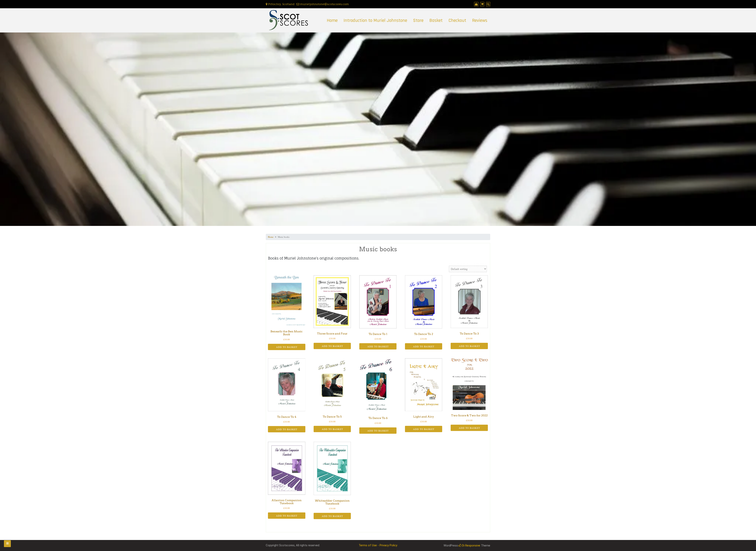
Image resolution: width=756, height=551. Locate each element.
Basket (436, 20)
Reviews (479, 20)
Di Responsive (470, 545)
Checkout (457, 20)
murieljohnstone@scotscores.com (324, 4)
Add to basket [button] (286, 347)
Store (418, 20)
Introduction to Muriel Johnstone (375, 20)
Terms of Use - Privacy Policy (378, 545)
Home (332, 20)
